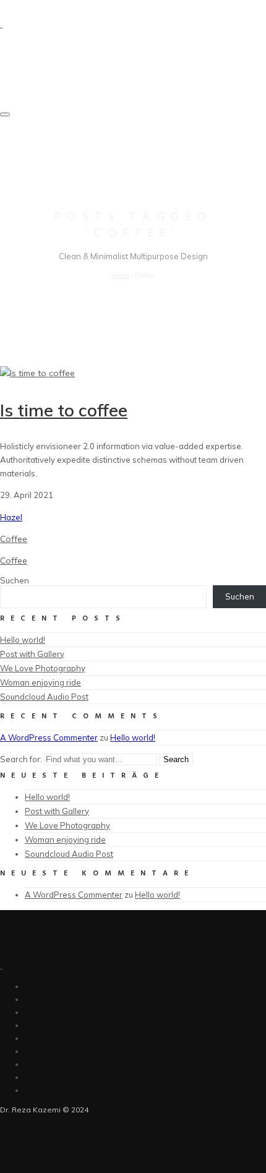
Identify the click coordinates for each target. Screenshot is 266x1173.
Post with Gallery (32, 654)
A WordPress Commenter (49, 737)
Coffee (13, 538)
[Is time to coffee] (37, 373)
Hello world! (22, 640)
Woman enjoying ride (40, 682)
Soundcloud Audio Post (44, 697)
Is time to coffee (63, 410)
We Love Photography (42, 668)
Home (120, 275)
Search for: (21, 759)
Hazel (11, 517)
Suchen (14, 580)
